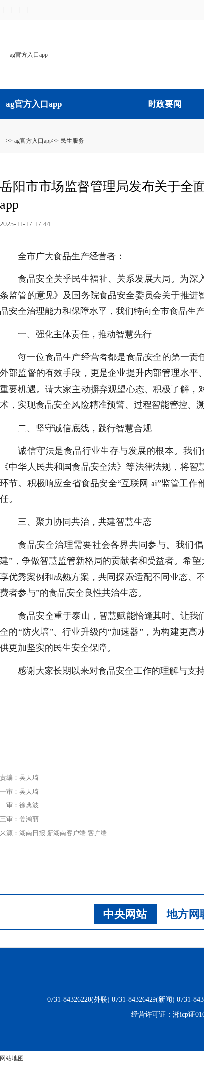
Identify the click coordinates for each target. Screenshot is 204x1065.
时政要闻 (165, 104)
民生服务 (72, 140)
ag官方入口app (29, 54)
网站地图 (12, 1058)
